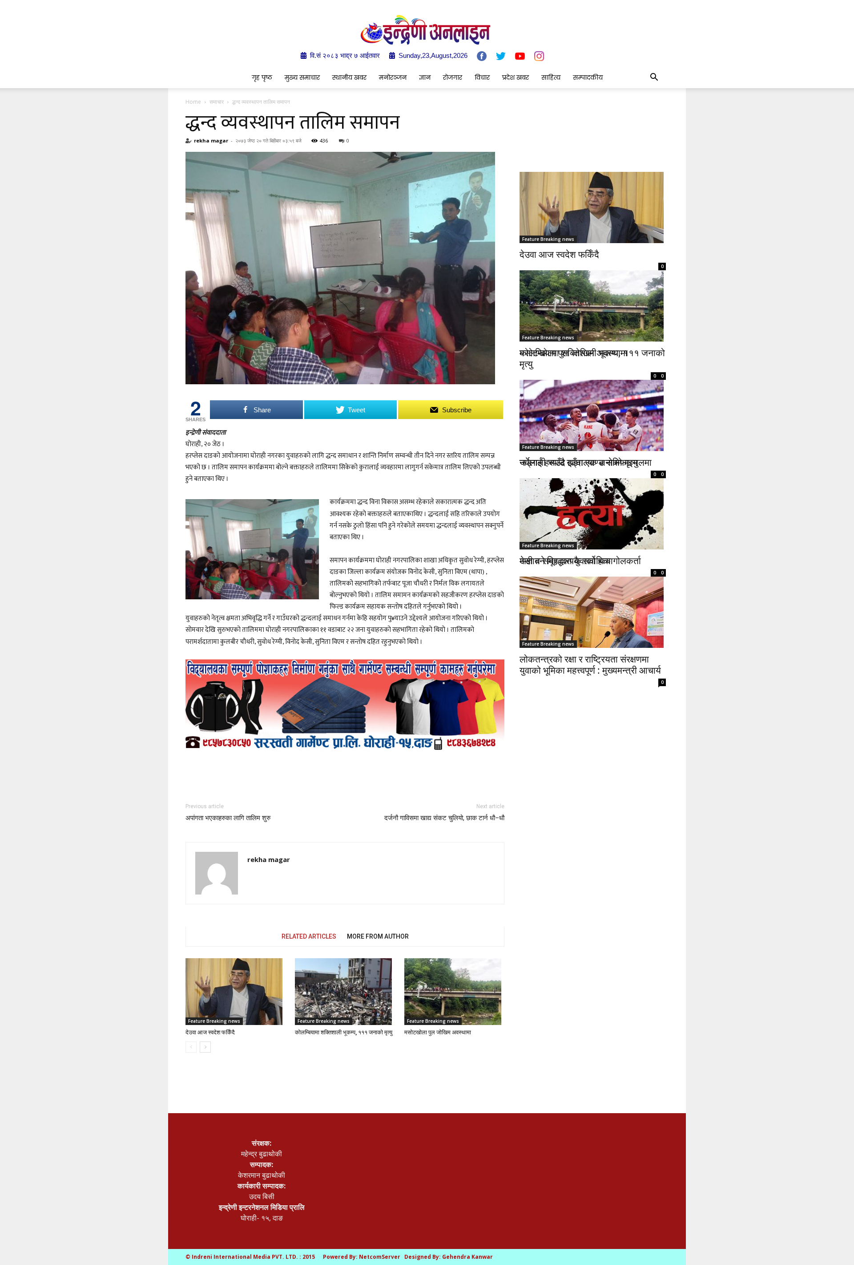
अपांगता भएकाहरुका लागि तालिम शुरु (227, 818)
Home (193, 102)
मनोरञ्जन (393, 77)
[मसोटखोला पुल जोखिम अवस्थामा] (454, 991)
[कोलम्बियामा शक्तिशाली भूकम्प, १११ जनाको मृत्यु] (345, 991)
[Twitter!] (501, 56)
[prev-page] (191, 1047)
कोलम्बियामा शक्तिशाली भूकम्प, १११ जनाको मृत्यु (343, 1032)
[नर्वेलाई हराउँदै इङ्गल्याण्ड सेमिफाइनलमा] (593, 405)
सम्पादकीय (588, 77)
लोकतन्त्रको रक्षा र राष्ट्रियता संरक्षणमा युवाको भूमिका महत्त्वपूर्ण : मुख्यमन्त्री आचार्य (590, 664)
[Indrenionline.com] (427, 29)
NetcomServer (379, 1257)
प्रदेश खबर (515, 77)
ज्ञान (425, 77)
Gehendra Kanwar (467, 1257)
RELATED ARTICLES (309, 936)
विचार (482, 77)
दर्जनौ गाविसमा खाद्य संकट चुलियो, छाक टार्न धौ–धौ (444, 818)
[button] (654, 77)
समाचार (216, 102)
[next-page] (205, 1047)
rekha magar (211, 140)
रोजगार (452, 77)
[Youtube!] (520, 56)
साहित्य (550, 77)
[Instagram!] (539, 56)
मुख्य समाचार (302, 77)
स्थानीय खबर (349, 77)
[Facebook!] (482, 56)
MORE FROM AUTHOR (378, 936)
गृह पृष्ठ (262, 77)
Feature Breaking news (214, 1021)
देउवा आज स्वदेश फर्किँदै (210, 1032)
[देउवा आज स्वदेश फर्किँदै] (235, 991)
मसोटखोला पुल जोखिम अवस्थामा (437, 1032)
